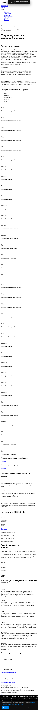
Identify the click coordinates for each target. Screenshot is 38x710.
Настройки (27, 707)
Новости (6, 20)
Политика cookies (18, 704)
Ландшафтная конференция (8, 682)
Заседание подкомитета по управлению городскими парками (16, 662)
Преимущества (8, 16)
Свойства (7, 15)
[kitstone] (3, 7)
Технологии (7, 13)
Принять (5, 707)
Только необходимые (16, 707)
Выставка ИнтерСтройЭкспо (8, 672)
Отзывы (6, 18)
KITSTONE (4, 6)
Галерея (6, 12)
